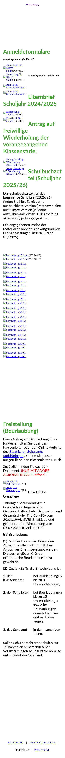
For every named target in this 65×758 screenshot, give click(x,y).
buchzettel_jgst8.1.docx (18, 317)
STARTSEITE (15, 742)
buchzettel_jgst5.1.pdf (17, 255)
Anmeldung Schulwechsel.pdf (15, 86)
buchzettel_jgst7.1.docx (18, 299)
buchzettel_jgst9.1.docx (18, 335)
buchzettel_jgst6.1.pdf (17, 272)
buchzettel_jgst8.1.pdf (17, 308)
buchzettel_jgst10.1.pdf (18, 343)
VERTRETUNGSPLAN (43, 742)
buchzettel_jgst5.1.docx (18, 263)
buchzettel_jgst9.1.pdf (17, 326)
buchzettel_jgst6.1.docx (18, 281)
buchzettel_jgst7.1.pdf (17, 290)
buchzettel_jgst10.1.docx (18, 352)
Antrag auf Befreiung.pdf (13, 482)
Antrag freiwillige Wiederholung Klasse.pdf (15, 162)
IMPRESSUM (41, 750)
